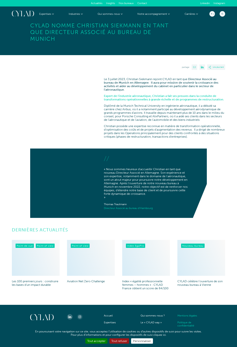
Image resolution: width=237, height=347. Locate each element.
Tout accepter (96, 341)
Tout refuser (119, 341)
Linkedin (205, 3)
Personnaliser (142, 341)
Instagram (219, 3)
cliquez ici (159, 334)
